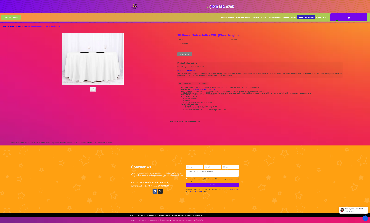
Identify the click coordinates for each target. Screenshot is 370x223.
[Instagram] (160, 191)
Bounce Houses (227, 17)
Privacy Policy (232, 189)
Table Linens (22, 26)
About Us (320, 17)
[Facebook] (155, 191)
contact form (149, 177)
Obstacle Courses (259, 17)
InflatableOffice (198, 215)
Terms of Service (195, 191)
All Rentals (309, 17)
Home (4, 26)
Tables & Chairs (275, 17)
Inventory (11, 26)
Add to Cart (185, 54)
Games (286, 17)
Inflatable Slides (243, 17)
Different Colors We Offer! (187, 70)
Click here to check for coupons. (202, 89)
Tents (293, 17)
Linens (300, 17)
